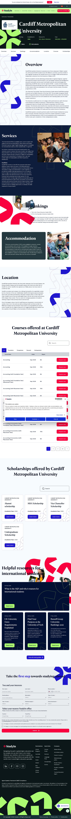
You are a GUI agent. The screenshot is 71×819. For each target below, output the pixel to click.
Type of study (51, 695)
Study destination (52, 701)
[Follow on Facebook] (11, 766)
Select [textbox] (27, 697)
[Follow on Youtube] (17, 766)
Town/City (28, 714)
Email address (6, 695)
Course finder (24, 10)
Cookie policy (64, 817)
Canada (37, 757)
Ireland (37, 763)
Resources (43, 10)
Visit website (35, 44)
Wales (23, 44)
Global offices (57, 749)
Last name (28, 689)
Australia (38, 754)
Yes (50, 2)
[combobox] (50, 691)
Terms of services (43, 817)
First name (5, 689)
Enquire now (62, 360)
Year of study (5, 701)
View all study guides (34, 657)
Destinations (17, 10)
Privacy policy (54, 817)
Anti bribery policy (58, 752)
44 (62, 449)
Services (30, 10)
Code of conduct (58, 755)
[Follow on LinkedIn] (6, 766)
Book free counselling (62, 10)
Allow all (56, 419)
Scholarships (47, 761)
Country (4, 714)
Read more (9, 606)
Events (48, 10)
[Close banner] (65, 399)
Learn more (9, 517)
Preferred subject (29, 701)
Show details (60, 415)
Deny (15, 419)
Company (53, 10)
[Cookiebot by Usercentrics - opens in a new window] (56, 399)
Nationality (28, 695)
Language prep (37, 10)
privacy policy (7, 721)
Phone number (52, 689)
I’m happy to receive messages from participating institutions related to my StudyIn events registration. (28, 726)
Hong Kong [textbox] (5, 716)
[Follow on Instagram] (23, 766)
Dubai (37, 760)
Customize (34, 419)
